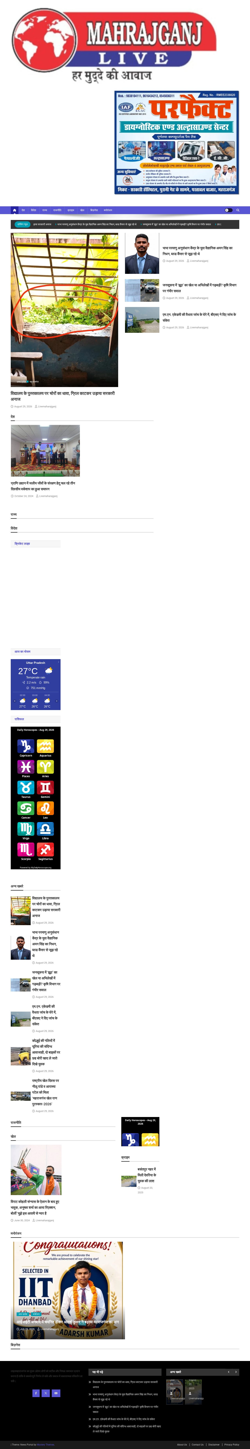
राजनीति (57, 210)
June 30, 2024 (22, 1220)
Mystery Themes (45, 1444)
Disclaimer (214, 1444)
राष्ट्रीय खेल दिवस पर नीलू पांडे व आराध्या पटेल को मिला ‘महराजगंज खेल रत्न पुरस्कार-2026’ (45, 1092)
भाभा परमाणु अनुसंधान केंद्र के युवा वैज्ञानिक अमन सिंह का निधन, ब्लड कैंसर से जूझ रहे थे (82, 224)
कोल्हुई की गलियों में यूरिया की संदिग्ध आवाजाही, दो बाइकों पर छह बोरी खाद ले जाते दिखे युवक (46, 1052)
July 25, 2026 (27, 1329)
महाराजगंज (34, 381)
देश (23, 210)
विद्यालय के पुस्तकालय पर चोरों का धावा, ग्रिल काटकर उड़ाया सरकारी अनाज (125, 1384)
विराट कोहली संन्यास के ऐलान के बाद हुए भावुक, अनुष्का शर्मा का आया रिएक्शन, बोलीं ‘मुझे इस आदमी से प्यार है (35, 1207)
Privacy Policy (231, 1444)
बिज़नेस (94, 210)
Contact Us (198, 1444)
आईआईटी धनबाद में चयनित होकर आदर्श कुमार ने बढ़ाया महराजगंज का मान (68, 1322)
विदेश (33, 210)
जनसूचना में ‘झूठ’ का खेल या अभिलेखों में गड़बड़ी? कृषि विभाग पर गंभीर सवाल (163, 224)
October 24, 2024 (23, 496)
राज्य (44, 210)
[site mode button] (229, 210)
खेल (82, 210)
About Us (182, 1444)
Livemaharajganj (47, 406)
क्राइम (71, 210)
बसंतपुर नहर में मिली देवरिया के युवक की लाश (147, 1175)
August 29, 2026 (23, 406)
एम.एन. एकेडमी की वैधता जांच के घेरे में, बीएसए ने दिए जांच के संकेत (124, 1419)
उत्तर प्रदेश (21, 381)
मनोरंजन (108, 210)
